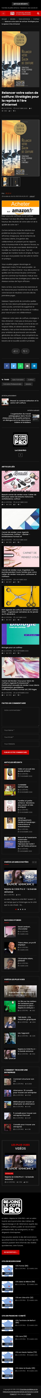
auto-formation (18, 380)
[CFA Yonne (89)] (7, 1270)
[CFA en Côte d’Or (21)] (7, 1302)
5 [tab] (25, 909)
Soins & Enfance (24, 19)
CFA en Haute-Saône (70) (26, 1352)
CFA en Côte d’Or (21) (24, 1297)
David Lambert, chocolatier (24, 928)
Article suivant (33, 410)
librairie (28, 384)
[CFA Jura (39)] (7, 1341)
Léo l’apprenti (23, 1033)
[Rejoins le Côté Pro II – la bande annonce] (10, 1054)
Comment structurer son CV (23, 1080)
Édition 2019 (9, 1173)
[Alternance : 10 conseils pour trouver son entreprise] (7, 1093)
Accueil (4, 19)
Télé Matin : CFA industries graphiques (27, 1018)
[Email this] (27, 366)
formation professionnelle (12, 384)
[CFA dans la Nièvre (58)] (7, 1286)
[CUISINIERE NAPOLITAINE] (10, 790)
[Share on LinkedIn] (34, 366)
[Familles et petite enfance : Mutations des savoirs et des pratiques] (10, 805)
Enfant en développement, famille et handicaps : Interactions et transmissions (27, 822)
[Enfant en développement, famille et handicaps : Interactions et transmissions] (10, 823)
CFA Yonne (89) (21, 1266)
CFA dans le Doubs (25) (25, 1368)
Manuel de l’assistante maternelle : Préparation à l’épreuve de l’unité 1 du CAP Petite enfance (27, 841)
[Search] (38, 13)
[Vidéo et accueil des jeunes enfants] (10, 774)
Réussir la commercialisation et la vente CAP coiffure (24, 402)
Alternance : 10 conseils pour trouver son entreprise (24, 1091)
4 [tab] (22, 909)
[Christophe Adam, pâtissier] (10, 963)
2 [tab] (18, 909)
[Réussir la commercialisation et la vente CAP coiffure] (5, 401)
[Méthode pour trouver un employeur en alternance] (7, 1104)
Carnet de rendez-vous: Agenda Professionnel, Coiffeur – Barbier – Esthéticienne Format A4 (16, 534)
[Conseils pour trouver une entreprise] (7, 1127)
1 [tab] (16, 909)
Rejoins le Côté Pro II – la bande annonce (20, 890)
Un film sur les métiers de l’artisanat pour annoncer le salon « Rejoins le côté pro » (27, 1004)
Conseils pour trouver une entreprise (24, 1125)
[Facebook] (20, 455)
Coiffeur (36, 19)
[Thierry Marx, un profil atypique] (10, 947)
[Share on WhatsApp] (20, 366)
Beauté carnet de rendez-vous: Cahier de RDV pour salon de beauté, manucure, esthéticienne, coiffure (19, 496)
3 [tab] (20, 909)
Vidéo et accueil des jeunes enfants (26, 770)
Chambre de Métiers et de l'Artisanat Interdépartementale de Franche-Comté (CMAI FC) (20, 1391)
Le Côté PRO (8, 108)
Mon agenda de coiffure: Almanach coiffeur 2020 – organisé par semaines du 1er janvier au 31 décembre (20, 612)
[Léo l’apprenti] (10, 1038)
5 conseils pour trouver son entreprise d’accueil (24, 1114)
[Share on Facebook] (7, 366)
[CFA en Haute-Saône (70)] (7, 1357)
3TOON (28, 1394)
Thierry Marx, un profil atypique (27, 944)
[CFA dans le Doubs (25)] (7, 1373)
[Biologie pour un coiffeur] (20, 634)
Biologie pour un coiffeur (12, 647)
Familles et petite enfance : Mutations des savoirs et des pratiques (20, 8)
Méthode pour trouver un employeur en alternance (24, 1103)
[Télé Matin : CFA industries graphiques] (10, 1022)
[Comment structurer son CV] (7, 1081)
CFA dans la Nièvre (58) (25, 1282)
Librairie (12, 19)
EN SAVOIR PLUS (10, 1252)
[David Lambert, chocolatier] (10, 931)
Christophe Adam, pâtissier (25, 959)
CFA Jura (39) (21, 1336)
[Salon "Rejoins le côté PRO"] (20, 13)
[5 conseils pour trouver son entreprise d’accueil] (7, 1116)
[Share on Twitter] (14, 366)
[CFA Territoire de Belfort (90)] (7, 1325)
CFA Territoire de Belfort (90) (25, 1321)
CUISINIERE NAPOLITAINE (23, 786)
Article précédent (9, 396)
